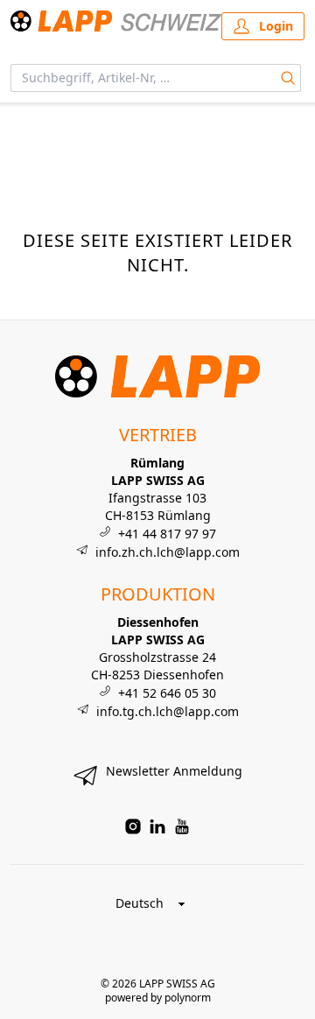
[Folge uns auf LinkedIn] (157, 826)
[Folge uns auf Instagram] (133, 826)
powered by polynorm (158, 997)
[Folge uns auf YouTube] (182, 826)
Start (22, 123)
